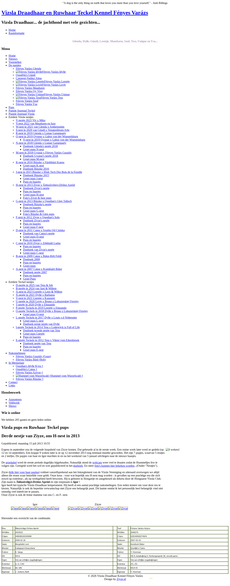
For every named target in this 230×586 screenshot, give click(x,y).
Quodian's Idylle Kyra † (29, 366)
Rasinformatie (16, 33)
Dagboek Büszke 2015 (36, 175)
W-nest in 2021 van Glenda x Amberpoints (40, 126)
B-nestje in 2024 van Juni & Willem (36, 288)
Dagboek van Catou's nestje (39, 233)
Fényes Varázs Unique (57, 94)
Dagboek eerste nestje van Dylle (41, 324)
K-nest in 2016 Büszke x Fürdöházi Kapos (40, 162)
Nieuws (13, 58)
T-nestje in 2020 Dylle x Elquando (35, 304)
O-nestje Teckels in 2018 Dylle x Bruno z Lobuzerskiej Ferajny (52, 311)
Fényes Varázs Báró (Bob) (31, 359)
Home (12, 29)
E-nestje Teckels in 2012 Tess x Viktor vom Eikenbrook (47, 340)
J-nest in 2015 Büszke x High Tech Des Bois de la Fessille (49, 172)
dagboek (78, 465)
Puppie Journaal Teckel (22, 110)
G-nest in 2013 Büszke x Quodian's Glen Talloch (44, 201)
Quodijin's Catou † (26, 369)
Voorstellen (15, 62)
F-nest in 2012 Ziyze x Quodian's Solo (38, 217)
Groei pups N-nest (33, 149)
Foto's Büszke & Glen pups (38, 214)
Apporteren (15, 399)
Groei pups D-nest (33, 236)
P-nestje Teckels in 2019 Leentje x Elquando (41, 307)
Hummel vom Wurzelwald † (67, 375)
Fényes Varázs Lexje (54, 84)
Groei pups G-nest (33, 210)
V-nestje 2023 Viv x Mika (30, 120)
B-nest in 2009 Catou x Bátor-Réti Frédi (38, 256)
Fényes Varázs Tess (52, 97)
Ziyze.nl (121, 579)
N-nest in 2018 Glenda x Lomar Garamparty (41, 142)
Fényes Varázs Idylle (54, 71)
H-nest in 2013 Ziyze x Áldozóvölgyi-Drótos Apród (45, 184)
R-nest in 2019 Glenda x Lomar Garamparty (41, 133)
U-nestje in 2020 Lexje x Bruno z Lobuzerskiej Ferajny (47, 301)
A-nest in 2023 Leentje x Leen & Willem (39, 291)
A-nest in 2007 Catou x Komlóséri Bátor (39, 269)
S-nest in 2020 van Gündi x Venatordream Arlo (42, 129)
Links (12, 385)
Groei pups (29, 265)
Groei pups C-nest (33, 252)
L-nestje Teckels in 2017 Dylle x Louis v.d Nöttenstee (46, 317)
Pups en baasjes (32, 181)
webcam (97, 462)
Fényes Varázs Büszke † (29, 378)
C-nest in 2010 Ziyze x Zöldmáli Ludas (38, 243)
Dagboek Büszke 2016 (36, 168)
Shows (12, 405)
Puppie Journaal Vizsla (21, 113)
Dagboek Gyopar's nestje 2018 (40, 155)
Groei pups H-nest (33, 194)
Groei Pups (29, 278)
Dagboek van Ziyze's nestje (38, 249)
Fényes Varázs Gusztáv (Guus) (33, 356)
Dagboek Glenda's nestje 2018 (40, 146)
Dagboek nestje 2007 (35, 272)
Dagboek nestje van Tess (37, 343)
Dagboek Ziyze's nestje (36, 188)
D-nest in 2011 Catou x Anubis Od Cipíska (40, 230)
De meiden (15, 65)
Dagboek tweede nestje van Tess (41, 330)
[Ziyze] (73, 508)
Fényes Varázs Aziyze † (29, 372)
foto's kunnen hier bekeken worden (114, 465)
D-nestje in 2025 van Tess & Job (34, 285)
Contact (13, 382)
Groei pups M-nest (33, 159)
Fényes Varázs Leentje (57, 81)
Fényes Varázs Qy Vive (29, 91)
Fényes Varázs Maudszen (30, 87)
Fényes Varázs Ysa (26, 104)
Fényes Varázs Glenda (28, 68)
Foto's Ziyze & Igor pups (37, 197)
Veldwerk (14, 402)
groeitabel (11, 462)
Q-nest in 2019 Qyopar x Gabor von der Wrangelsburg (47, 136)
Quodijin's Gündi (25, 75)
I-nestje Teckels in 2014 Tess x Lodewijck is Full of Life (48, 327)
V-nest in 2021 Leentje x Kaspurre (35, 298)
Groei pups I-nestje (34, 333)
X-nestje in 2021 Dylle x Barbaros (35, 294)
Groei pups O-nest (33, 314)
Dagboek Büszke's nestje (37, 204)
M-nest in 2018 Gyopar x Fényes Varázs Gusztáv (44, 152)
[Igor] (15, 508)
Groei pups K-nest (33, 165)
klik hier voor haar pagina (24, 472)
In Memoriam (16, 362)
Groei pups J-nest (33, 178)
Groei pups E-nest (33, 349)
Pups (11, 107)
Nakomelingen (17, 353)
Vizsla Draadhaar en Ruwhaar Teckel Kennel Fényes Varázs (74, 12)
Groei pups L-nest (33, 320)
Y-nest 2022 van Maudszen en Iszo (36, 123)
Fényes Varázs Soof (27, 100)
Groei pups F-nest (33, 227)
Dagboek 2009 (31, 259)
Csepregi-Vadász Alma (29, 78)
